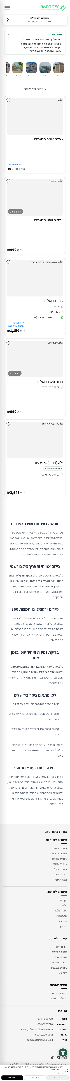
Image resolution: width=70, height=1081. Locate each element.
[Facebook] (59, 1057)
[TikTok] (52, 1057)
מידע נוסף (59, 1073)
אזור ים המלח (59, 864)
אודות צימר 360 (56, 832)
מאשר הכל (11, 1078)
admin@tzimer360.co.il (40, 1039)
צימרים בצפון (60, 848)
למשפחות (62, 915)
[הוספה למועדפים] (8, 100)
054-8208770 (45, 1018)
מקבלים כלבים (59, 951)
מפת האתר (61, 879)
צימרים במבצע (59, 967)
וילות (64, 905)
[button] (58, 120)
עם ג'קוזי (62, 926)
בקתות (63, 900)
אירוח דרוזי (61, 946)
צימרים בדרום (59, 853)
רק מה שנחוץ (34, 1078)
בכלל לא (57, 1078)
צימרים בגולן (60, 869)
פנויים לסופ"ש (59, 962)
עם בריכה (62, 921)
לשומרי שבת (60, 957)
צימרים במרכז (59, 858)
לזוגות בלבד (60, 910)
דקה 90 (63, 972)
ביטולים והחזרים (58, 998)
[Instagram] (65, 1057)
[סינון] (7, 19)
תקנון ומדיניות (59, 993)
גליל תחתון (61, 874)
